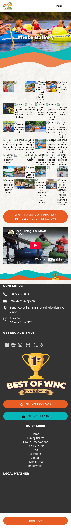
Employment (35, 465)
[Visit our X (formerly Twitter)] (36, 345)
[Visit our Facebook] (7, 345)
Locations (36, 454)
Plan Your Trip (35, 446)
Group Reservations (35, 442)
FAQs (35, 450)
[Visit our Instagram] (20, 345)
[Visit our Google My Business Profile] (13, 345)
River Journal (35, 462)
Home (35, 434)
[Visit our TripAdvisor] (28, 345)
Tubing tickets (35, 438)
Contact (35, 458)
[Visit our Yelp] (41, 345)
